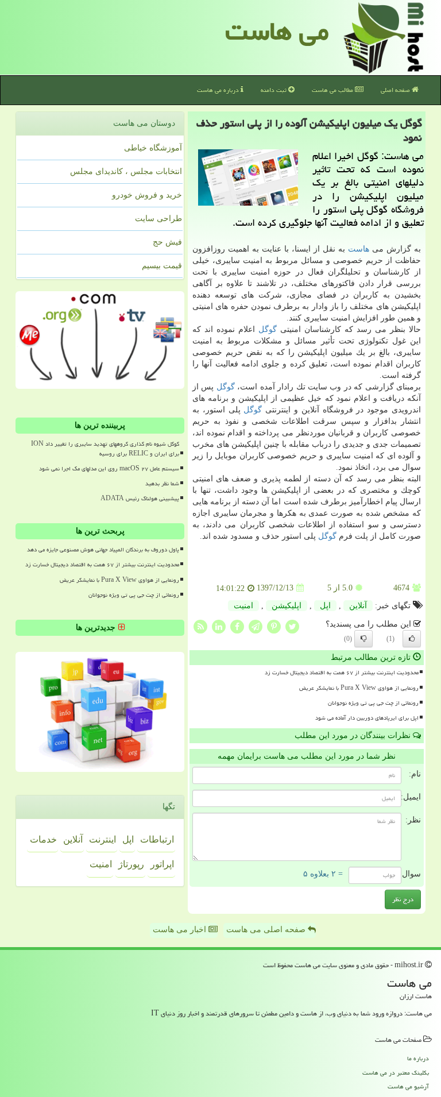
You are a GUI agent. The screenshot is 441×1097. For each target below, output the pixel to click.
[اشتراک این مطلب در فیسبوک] (237, 625)
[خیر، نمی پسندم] (363, 638)
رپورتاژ (131, 864)
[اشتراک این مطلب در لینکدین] (219, 625)
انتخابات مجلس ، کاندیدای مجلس (126, 171)
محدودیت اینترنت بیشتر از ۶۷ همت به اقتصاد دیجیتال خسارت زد (342, 672)
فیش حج (167, 242)
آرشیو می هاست (408, 1086)
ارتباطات (157, 839)
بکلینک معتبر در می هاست (395, 1073)
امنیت (243, 605)
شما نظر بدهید (162, 483)
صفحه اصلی (396, 90)
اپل (325, 605)
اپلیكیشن (286, 605)
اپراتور (162, 864)
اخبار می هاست (180, 929)
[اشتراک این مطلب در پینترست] (274, 625)
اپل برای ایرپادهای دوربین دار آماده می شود (367, 718)
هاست (358, 249)
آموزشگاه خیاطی (153, 148)
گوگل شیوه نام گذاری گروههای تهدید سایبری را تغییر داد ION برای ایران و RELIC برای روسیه (105, 448)
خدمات (43, 839)
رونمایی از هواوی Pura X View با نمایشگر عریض (359, 688)
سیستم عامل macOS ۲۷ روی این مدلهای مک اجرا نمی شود (109, 468)
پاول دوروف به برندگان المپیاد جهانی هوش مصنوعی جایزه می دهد (103, 549)
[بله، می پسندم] (412, 638)
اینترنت (102, 839)
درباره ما (418, 1058)
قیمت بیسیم (162, 265)
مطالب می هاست (333, 90)
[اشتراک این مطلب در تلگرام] (255, 625)
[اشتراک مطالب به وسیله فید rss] (200, 625)
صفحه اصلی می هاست (267, 929)
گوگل (267, 329)
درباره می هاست (219, 90)
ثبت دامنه (274, 90)
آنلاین (358, 605)
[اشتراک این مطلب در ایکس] (292, 625)
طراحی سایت (158, 218)
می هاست (277, 31)
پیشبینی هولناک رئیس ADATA (139, 498)
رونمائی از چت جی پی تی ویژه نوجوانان (373, 703)
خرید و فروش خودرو (147, 195)
